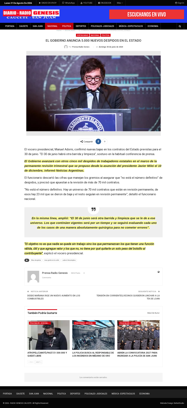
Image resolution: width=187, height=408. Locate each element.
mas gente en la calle (51, 260)
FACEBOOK (106, 3)
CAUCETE (23, 26)
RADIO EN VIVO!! (49, 3)
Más (119, 3)
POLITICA (66, 26)
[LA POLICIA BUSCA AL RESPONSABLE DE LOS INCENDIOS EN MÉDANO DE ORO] (93, 335)
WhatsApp (70, 3)
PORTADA (9, 26)
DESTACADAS (82, 35)
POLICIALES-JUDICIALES (102, 26)
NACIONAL (52, 26)
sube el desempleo (69, 260)
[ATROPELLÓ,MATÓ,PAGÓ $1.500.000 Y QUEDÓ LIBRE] (48, 335)
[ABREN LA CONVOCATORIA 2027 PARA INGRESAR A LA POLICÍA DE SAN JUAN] (138, 335)
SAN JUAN (38, 26)
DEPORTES (81, 26)
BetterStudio (179, 403)
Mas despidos (36, 260)
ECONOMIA (153, 26)
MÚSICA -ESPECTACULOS (131, 26)
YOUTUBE (87, 3)
